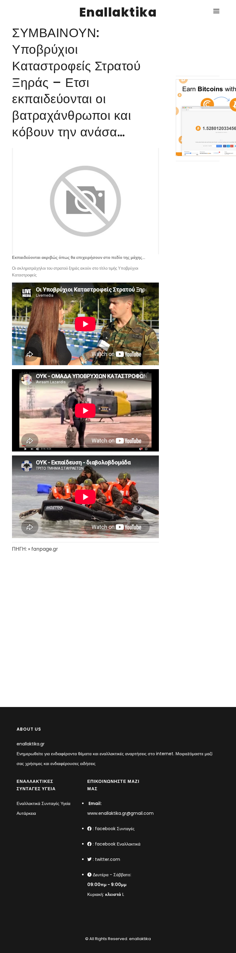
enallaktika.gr (31, 744)
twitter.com (107, 859)
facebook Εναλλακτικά (117, 844)
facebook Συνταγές (115, 829)
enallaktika (139, 939)
